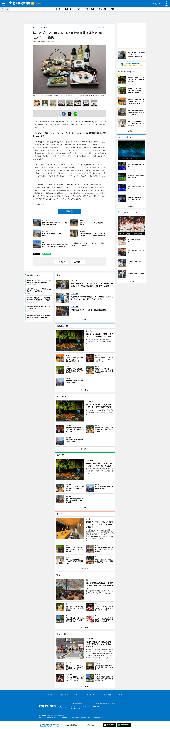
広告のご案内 (76, 709)
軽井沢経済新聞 (19, 3)
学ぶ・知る (102, 9)
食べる (58, 9)
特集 (112, 9)
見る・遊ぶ (69, 9)
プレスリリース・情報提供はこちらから (104, 703)
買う (78, 9)
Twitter (159, 3)
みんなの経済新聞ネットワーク (49, 725)
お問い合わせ (97, 706)
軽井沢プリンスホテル (39, 41)
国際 (49, 41)
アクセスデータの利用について (82, 706)
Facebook (155, 3)
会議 (53, 41)
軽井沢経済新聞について (80, 703)
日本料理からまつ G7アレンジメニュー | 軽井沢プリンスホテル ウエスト (88, 244)
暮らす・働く (89, 9)
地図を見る (69, 211)
